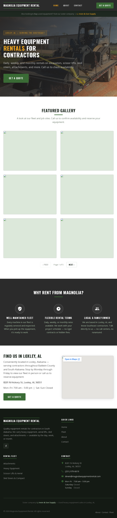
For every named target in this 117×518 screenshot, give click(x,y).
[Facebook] (6, 445)
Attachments (9, 463)
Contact (78, 5)
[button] (30, 151)
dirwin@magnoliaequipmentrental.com (83, 476)
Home (55, 5)
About (66, 5)
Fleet (63, 432)
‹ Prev (45, 264)
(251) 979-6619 (72, 471)
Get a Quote (105, 5)
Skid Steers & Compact (14, 478)
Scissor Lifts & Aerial (12, 473)
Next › (71, 264)
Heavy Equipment (11, 468)
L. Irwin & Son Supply (86, 14)
